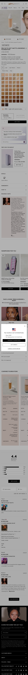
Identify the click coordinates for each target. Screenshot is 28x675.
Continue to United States (14, 340)
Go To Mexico (14, 344)
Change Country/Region (14, 348)
